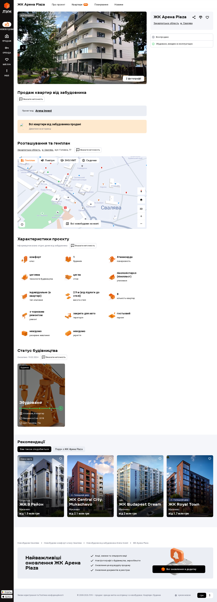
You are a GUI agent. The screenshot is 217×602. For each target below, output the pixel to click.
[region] (82, 192)
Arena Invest (43, 110)
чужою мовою (184, 595)
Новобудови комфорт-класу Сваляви (63, 543)
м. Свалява (47, 150)
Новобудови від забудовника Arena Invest (107, 543)
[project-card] (40, 486)
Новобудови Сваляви (28, 543)
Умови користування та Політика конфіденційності (40, 595)
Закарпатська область (28, 150)
